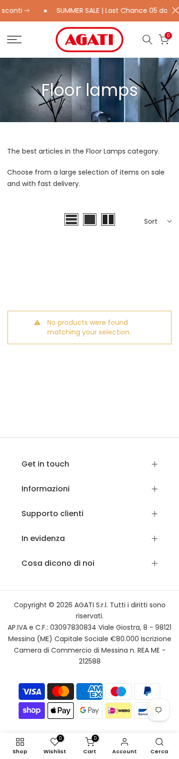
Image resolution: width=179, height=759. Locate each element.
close (173, 10)
